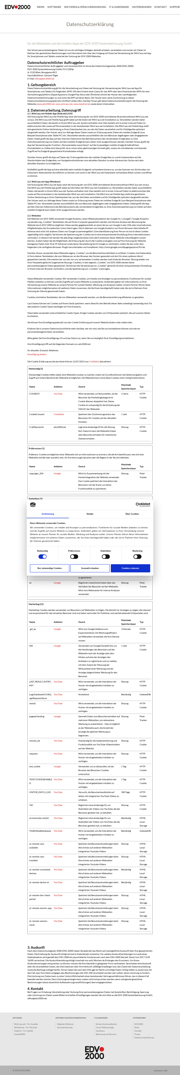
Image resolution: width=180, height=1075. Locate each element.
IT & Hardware (101, 1018)
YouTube (58, 393)
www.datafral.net (81, 104)
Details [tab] (90, 514)
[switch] (74, 556)
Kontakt (137, 1031)
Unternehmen (139, 1018)
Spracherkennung (64, 1027)
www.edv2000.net (46, 104)
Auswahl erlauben (90, 568)
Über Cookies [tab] (132, 514)
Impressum (158, 1071)
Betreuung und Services (106, 1034)
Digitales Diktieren (65, 1024)
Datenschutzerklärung (144, 1037)
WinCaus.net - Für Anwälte (26, 1024)
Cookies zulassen (130, 568)
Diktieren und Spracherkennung (71, 1018)
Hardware (100, 1031)
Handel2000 (19, 1034)
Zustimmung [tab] (48, 514)
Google (57, 473)
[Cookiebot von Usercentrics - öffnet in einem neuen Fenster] (138, 505)
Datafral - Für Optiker (23, 1031)
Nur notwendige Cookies (49, 568)
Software (17, 1018)
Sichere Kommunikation (106, 1024)
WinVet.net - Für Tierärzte (25, 1027)
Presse (137, 1034)
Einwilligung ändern (37, 354)
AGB (165, 1071)
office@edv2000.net (44, 78)
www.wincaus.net (64, 104)
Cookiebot (94, 361)
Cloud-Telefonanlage (105, 1027)
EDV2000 (138, 1024)
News (136, 1027)
